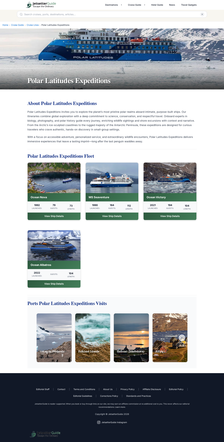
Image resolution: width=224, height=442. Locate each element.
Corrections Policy (109, 396)
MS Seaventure (99, 197)
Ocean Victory (156, 197)
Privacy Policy (128, 389)
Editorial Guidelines (82, 396)
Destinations (111, 5)
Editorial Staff (42, 389)
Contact (61, 389)
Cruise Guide (134, 5)
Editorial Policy (176, 389)
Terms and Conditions (84, 389)
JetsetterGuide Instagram (114, 422)
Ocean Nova (39, 197)
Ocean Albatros (41, 264)
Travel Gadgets (189, 5)
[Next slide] (182, 337)
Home (5, 25)
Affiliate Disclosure (152, 389)
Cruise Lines (33, 25)
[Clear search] (202, 14)
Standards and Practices (138, 396)
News (172, 5)
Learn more (120, 407)
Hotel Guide (157, 5)
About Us (107, 389)
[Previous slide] (42, 337)
